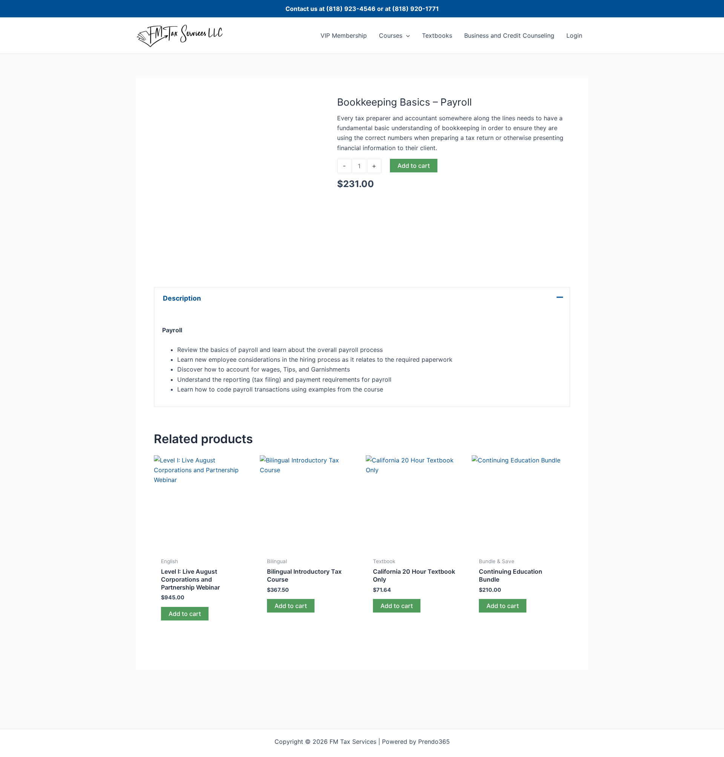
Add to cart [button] (185, 613)
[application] (406, 35)
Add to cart (413, 165)
